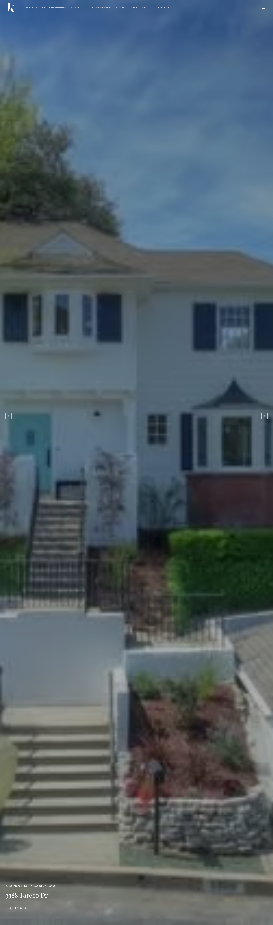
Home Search (101, 7)
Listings (30, 7)
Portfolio (79, 7)
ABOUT (147, 7)
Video (120, 7)
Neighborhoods (54, 7)
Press (133, 7)
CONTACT (163, 7)
